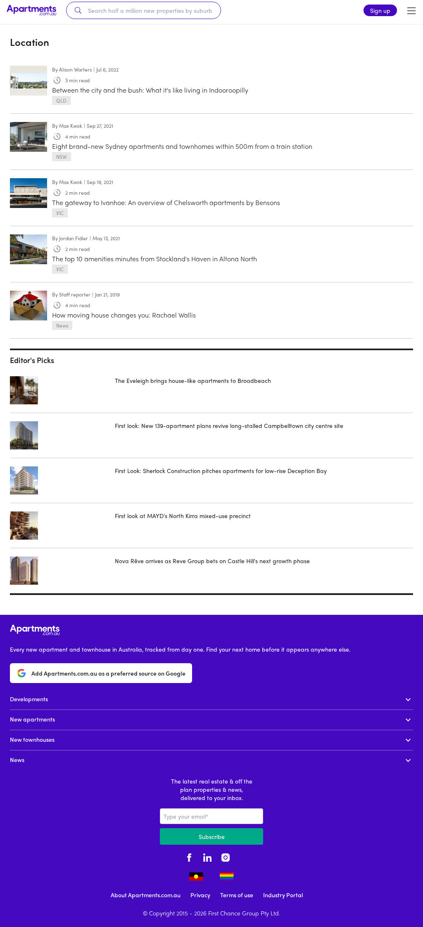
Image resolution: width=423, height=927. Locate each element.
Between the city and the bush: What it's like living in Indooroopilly (150, 90)
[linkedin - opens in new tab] (207, 856)
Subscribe (212, 836)
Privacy (200, 895)
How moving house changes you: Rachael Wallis (124, 315)
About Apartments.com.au (146, 895)
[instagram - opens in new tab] (226, 856)
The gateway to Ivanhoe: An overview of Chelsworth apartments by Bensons (166, 202)
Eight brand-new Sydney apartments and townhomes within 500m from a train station (182, 146)
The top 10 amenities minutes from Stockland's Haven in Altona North (154, 258)
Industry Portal (283, 895)
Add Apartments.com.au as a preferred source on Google (108, 673)
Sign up (380, 10)
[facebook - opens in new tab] (189, 856)
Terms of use (236, 895)
